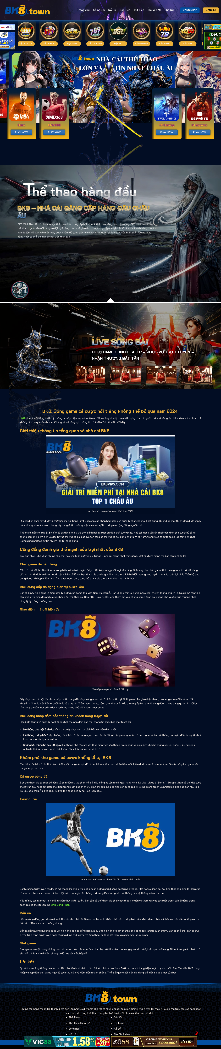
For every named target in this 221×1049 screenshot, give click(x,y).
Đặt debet (182, 43)
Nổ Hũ (112, 10)
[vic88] (67, 1041)
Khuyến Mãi (155, 10)
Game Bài (99, 10)
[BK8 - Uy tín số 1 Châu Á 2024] (26, 10)
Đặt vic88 (90, 43)
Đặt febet (67, 43)
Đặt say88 (44, 43)
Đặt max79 (160, 43)
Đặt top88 (21, 43)
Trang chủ (83, 10)
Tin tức (170, 10)
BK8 (22, 418)
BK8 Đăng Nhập (60, 905)
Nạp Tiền (125, 10)
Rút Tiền (139, 10)
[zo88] (154, 1041)
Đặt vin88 (137, 43)
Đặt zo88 (114, 43)
